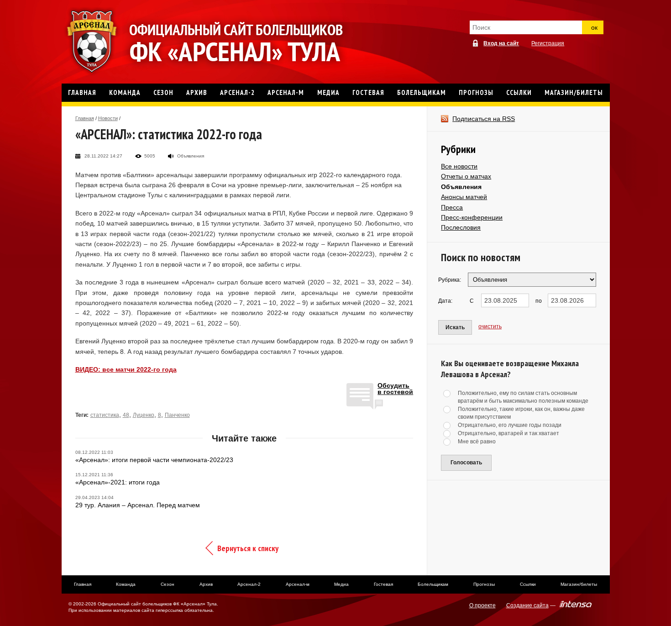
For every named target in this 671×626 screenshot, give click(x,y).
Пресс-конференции (472, 217)
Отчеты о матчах (466, 176)
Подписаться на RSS (483, 118)
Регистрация (547, 43)
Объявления (461, 186)
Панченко (177, 415)
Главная (84, 118)
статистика (104, 415)
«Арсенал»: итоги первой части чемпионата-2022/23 (154, 459)
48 (126, 415)
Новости (108, 118)
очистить (490, 326)
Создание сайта (527, 605)
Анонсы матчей (464, 196)
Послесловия (461, 227)
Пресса (452, 207)
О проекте (482, 605)
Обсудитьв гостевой (395, 388)
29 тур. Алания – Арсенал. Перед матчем (137, 505)
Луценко (143, 415)
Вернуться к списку (247, 548)
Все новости (459, 166)
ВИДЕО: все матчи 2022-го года (126, 369)
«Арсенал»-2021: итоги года (117, 482)
